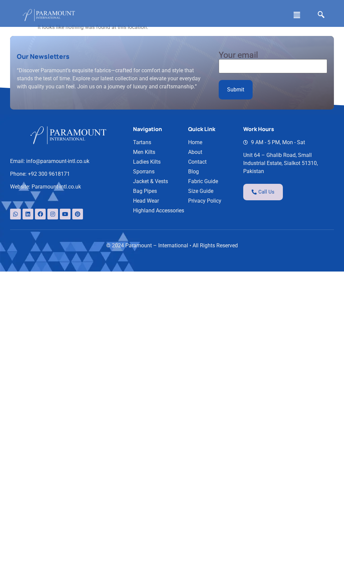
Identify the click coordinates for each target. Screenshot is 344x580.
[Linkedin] (28, 214)
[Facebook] (40, 214)
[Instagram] (52, 214)
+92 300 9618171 (49, 174)
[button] (296, 15)
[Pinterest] (77, 214)
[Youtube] (65, 214)
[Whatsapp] (15, 214)
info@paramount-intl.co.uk (57, 161)
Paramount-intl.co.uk (56, 186)
